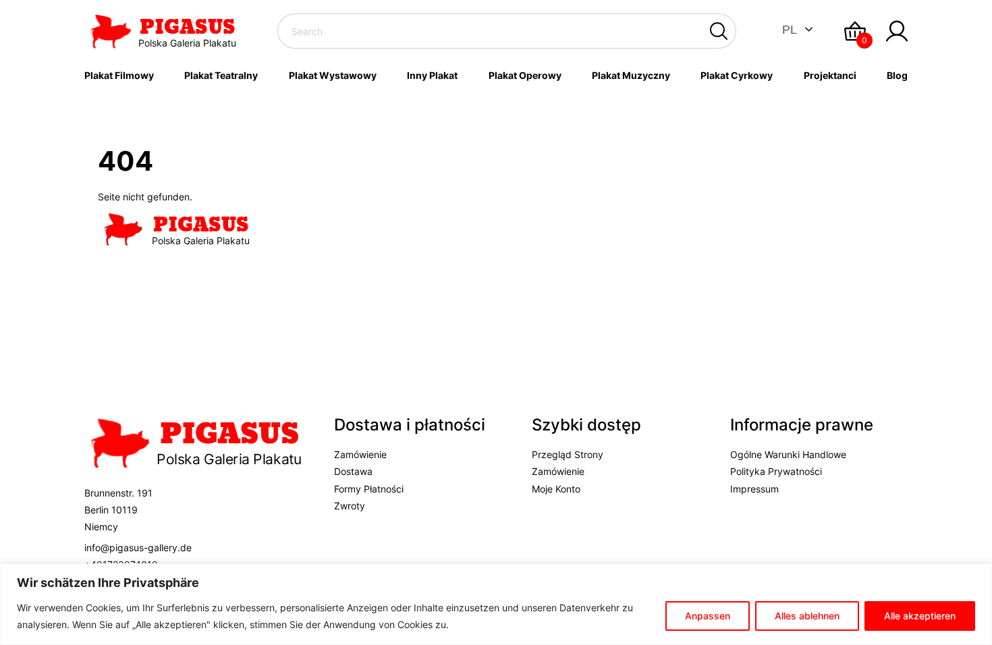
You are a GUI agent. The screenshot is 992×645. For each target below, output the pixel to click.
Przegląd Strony (567, 454)
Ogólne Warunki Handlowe (788, 454)
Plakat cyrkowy (736, 75)
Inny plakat (432, 75)
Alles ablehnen (807, 615)
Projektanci (830, 75)
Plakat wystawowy (333, 75)
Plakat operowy (525, 75)
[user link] (897, 31)
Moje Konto (556, 489)
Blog (897, 75)
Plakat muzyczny (631, 75)
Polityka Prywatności (776, 471)
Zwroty (349, 505)
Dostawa (353, 471)
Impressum (754, 489)
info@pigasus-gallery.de (138, 547)
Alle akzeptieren (920, 615)
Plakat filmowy (119, 75)
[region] (496, 604)
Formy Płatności (369, 489)
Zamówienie (360, 454)
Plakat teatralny (221, 75)
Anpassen (707, 615)
